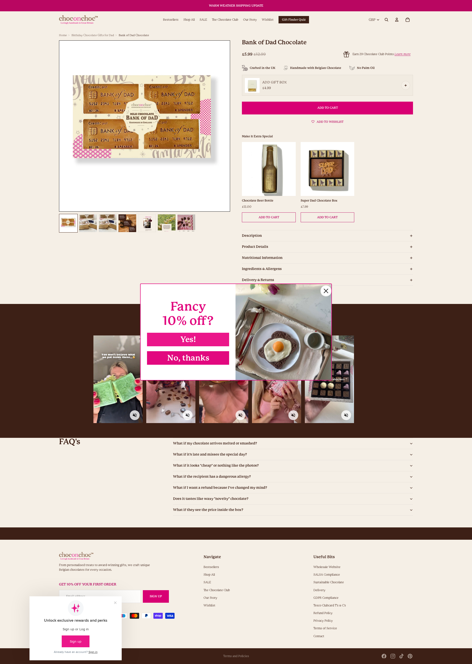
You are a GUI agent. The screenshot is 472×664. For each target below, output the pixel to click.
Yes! (188, 339)
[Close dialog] (326, 291)
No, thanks (188, 358)
